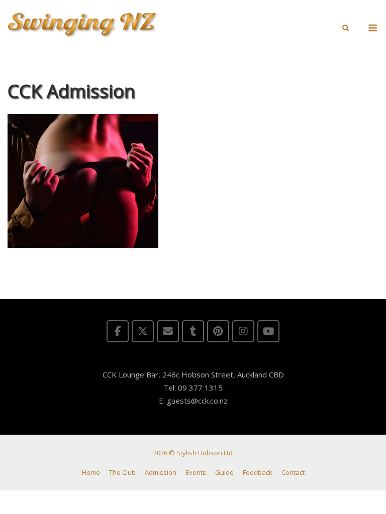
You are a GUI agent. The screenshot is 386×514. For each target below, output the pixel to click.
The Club (122, 472)
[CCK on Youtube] (268, 331)
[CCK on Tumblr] (193, 331)
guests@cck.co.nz (197, 401)
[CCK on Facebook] (118, 331)
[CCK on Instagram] (243, 331)
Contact (293, 472)
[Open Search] (345, 28)
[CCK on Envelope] (168, 331)
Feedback (257, 472)
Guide (224, 472)
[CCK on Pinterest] (218, 331)
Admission (160, 472)
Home (91, 472)
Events (195, 472)
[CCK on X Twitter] (143, 331)
